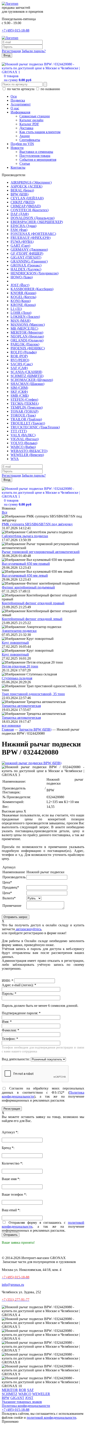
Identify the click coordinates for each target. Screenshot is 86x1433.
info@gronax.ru (13, 1284)
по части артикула (20, 89)
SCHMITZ (9, 1394)
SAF (30, 1390)
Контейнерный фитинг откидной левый (32, 619)
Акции (24, 136)
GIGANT (17, 1398)
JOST (29, 1398)
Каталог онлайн (31, 120)
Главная (8, 729)
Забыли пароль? (34, 51)
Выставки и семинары (36, 152)
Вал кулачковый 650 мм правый (26, 563)
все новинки (11, 725)
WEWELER (41, 1394)
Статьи (24, 163)
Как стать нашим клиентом (39, 132)
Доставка (26, 128)
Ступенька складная (17, 678)
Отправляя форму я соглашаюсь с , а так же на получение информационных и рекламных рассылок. (43, 1226)
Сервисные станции (34, 116)
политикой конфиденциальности (51, 1417)
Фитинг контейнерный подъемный (28, 587)
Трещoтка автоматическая (21, 706)
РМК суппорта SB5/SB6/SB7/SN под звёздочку (37, 524)
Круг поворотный (15, 642)
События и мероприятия (37, 159)
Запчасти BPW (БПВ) (35, 729)
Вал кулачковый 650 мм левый (25, 575)
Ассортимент (21, 104)
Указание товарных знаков (22, 1402)
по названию (50, 89)
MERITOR (10, 1390)
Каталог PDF (29, 124)
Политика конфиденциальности (26, 1406)
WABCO (24, 1394)
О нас (15, 108)
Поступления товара (34, 155)
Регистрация (11, 51)
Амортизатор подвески (19, 631)
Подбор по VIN (22, 144)
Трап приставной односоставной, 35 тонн (33, 694)
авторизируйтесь (28, 929)
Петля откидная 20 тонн (20, 666)
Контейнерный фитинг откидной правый (33, 603)
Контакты (18, 167)
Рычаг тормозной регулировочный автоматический (41, 552)
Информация (20, 112)
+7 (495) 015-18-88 (15, 30)
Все (4, 512)
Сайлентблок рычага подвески (25, 536)
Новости (17, 148)
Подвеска (18, 100)
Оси (14, 96)
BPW (5, 1398)
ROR (22, 1390)
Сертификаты (29, 140)
